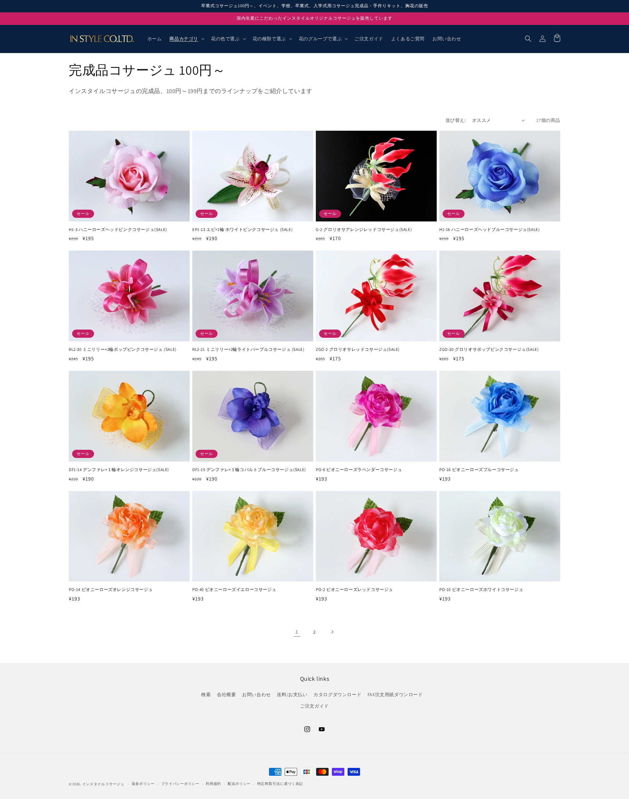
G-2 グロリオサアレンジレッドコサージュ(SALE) (364, 229)
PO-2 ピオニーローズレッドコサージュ (354, 589)
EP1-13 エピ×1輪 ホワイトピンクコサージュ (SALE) (242, 229)
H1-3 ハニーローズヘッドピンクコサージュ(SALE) (118, 229)
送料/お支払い (292, 694)
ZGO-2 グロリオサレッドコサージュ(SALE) (358, 349)
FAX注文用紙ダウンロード (395, 694)
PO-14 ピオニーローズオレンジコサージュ (111, 589)
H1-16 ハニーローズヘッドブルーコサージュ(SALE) (489, 229)
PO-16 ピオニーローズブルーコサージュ (479, 469)
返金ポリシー (143, 783)
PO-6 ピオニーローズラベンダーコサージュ (359, 469)
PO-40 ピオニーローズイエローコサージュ (234, 589)
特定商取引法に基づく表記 (280, 783)
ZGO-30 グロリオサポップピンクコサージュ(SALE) (489, 349)
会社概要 (226, 694)
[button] (186, 39)
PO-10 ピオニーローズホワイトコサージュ (481, 589)
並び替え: (456, 120)
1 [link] (296, 631)
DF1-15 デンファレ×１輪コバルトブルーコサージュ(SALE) (249, 469)
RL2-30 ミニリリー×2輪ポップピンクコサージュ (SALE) (123, 349)
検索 (206, 694)
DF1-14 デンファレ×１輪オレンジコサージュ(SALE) (119, 469)
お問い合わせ (256, 694)
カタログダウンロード (337, 694)
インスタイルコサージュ (103, 784)
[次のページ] (332, 632)
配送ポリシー (239, 783)
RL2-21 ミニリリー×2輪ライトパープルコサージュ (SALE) (248, 349)
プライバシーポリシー (180, 783)
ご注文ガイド (314, 706)
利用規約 (213, 783)
